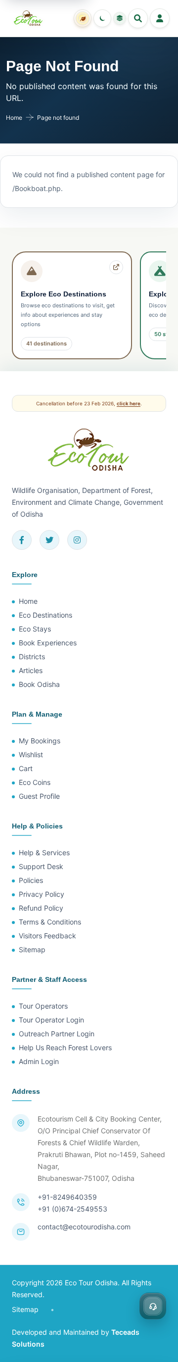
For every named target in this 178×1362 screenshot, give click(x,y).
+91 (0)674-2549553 (72, 1209)
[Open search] (138, 18)
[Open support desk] (152, 1306)
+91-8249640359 (67, 1197)
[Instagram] (77, 540)
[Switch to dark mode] (102, 18)
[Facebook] (22, 540)
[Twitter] (49, 540)
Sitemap (25, 1309)
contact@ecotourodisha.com (84, 1226)
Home (14, 117)
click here (128, 403)
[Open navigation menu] (119, 18)
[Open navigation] (160, 18)
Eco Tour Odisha (91, 1282)
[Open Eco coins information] (82, 18)
